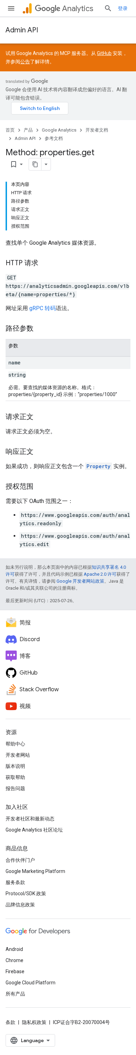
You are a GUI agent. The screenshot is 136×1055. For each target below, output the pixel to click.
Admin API (22, 30)
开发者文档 (96, 130)
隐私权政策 (34, 1022)
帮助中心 (15, 744)
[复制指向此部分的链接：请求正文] (40, 417)
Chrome (14, 960)
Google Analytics (59, 130)
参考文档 (54, 138)
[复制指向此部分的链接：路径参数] (40, 329)
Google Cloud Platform (30, 982)
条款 (10, 1022)
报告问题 (15, 788)
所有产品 (15, 994)
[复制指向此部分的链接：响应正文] (40, 452)
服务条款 (15, 882)
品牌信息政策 (20, 904)
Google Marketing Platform (35, 871)
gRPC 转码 (42, 308)
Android (14, 949)
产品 (28, 130)
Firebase (15, 971)
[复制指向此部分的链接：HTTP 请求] (45, 263)
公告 (25, 61)
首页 (10, 130)
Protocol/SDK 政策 (26, 893)
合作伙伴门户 (20, 860)
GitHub (104, 53)
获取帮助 (15, 777)
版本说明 (15, 766)
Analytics (77, 8)
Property (98, 466)
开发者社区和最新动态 (30, 818)
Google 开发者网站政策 (80, 581)
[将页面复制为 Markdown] (35, 164)
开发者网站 (18, 755)
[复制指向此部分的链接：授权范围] (40, 487)
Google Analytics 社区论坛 (34, 830)
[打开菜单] (11, 8)
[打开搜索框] (108, 8)
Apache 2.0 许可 (100, 574)
